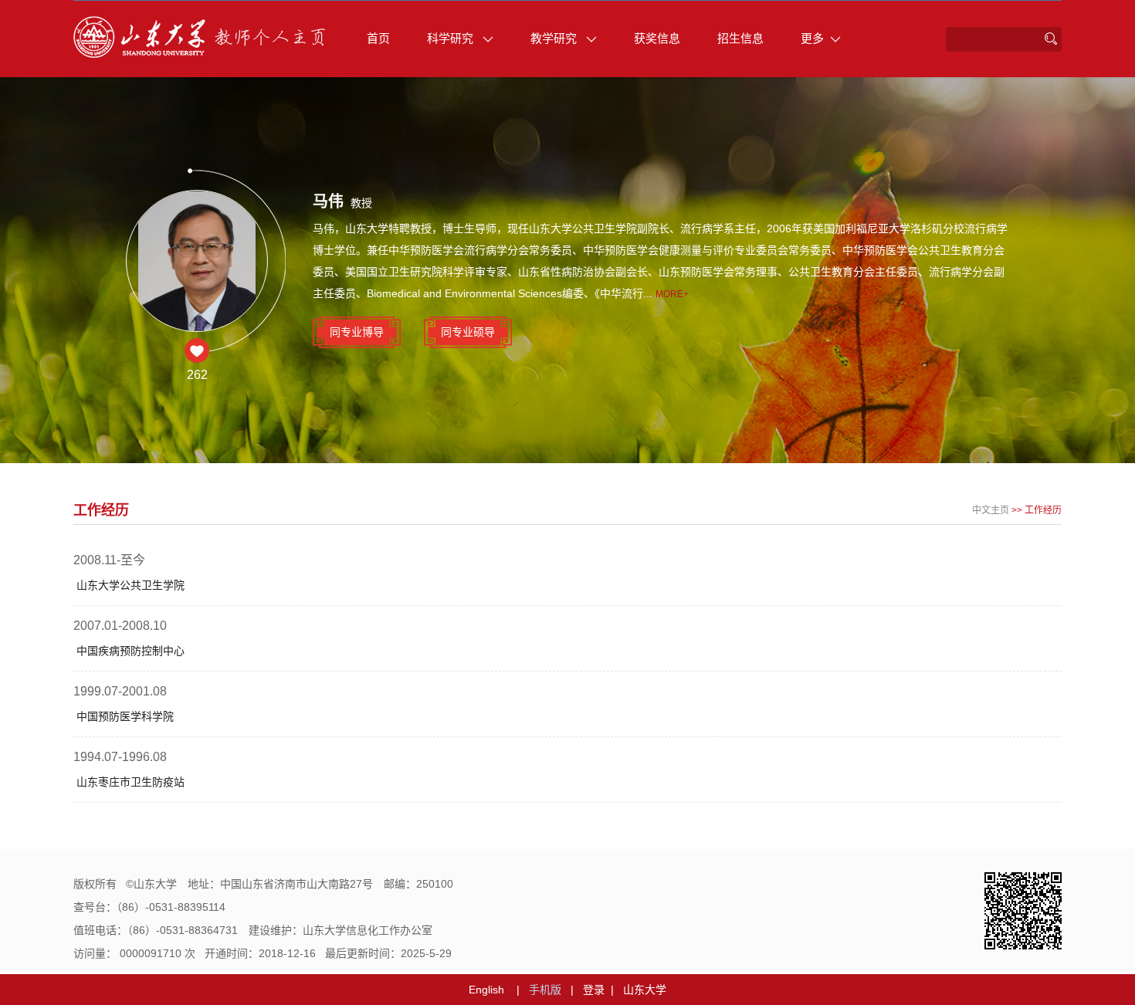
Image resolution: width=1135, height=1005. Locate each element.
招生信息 (740, 38)
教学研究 (555, 38)
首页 (378, 38)
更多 (812, 38)
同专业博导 (357, 332)
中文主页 (990, 510)
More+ (672, 294)
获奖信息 (657, 38)
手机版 (545, 989)
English (486, 989)
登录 (594, 989)
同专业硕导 (468, 332)
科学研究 (451, 38)
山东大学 (644, 989)
